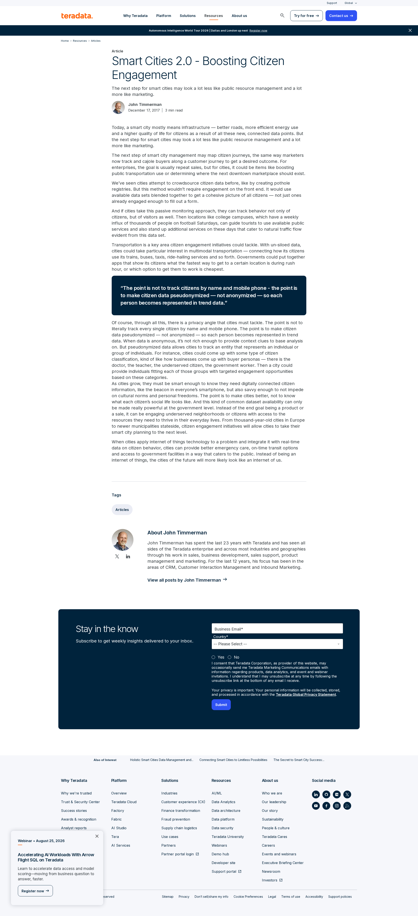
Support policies (340, 896)
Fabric (116, 819)
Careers (268, 845)
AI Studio (118, 828)
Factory (117, 810)
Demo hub (220, 854)
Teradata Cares (274, 836)
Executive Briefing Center (283, 863)
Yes (221, 657)
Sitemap (168, 896)
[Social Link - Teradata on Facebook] (326, 806)
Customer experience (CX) (183, 802)
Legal (272, 896)
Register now (33, 891)
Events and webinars (279, 854)
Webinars (219, 845)
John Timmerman (145, 104)
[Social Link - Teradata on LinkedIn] (316, 794)
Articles (122, 509)
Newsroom (271, 871)
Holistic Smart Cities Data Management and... (161, 760)
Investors (269, 880)
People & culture (276, 828)
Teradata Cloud (124, 802)
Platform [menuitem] (163, 15)
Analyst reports (74, 828)
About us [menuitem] (239, 15)
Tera (115, 836)
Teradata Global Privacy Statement (306, 694)
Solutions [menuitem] (188, 15)
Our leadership (274, 802)
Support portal (224, 871)
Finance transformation (180, 810)
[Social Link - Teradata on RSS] (347, 806)
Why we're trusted (76, 793)
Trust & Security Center (80, 802)
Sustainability (272, 819)
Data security (222, 828)
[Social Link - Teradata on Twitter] (347, 794)
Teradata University (228, 836)
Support (332, 3)
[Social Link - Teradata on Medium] (337, 794)
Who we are (272, 793)
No (236, 657)
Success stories (74, 810)
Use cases (169, 836)
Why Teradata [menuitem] (135, 15)
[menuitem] (282, 15)
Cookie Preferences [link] (248, 896)
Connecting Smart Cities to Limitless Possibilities (233, 760)
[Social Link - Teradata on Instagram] (337, 806)
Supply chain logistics (179, 828)
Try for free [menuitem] (304, 15)
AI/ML (217, 793)
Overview (119, 793)
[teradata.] (77, 16)
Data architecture (226, 810)
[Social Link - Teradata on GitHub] (326, 794)
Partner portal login (177, 854)
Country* (220, 637)
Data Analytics (223, 802)
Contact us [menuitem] (338, 15)
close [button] (410, 30)
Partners (168, 845)
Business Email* (228, 629)
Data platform (223, 819)
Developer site (223, 863)
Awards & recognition (78, 819)
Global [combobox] (349, 3)
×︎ (95, 835)
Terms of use (290, 896)
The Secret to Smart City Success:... (298, 760)
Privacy (184, 896)
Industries (169, 793)
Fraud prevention (175, 819)
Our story (270, 810)
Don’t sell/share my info (211, 896)
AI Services (120, 845)
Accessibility (314, 896)
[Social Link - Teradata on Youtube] (316, 806)
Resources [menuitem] (213, 15)
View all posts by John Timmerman (184, 580)
